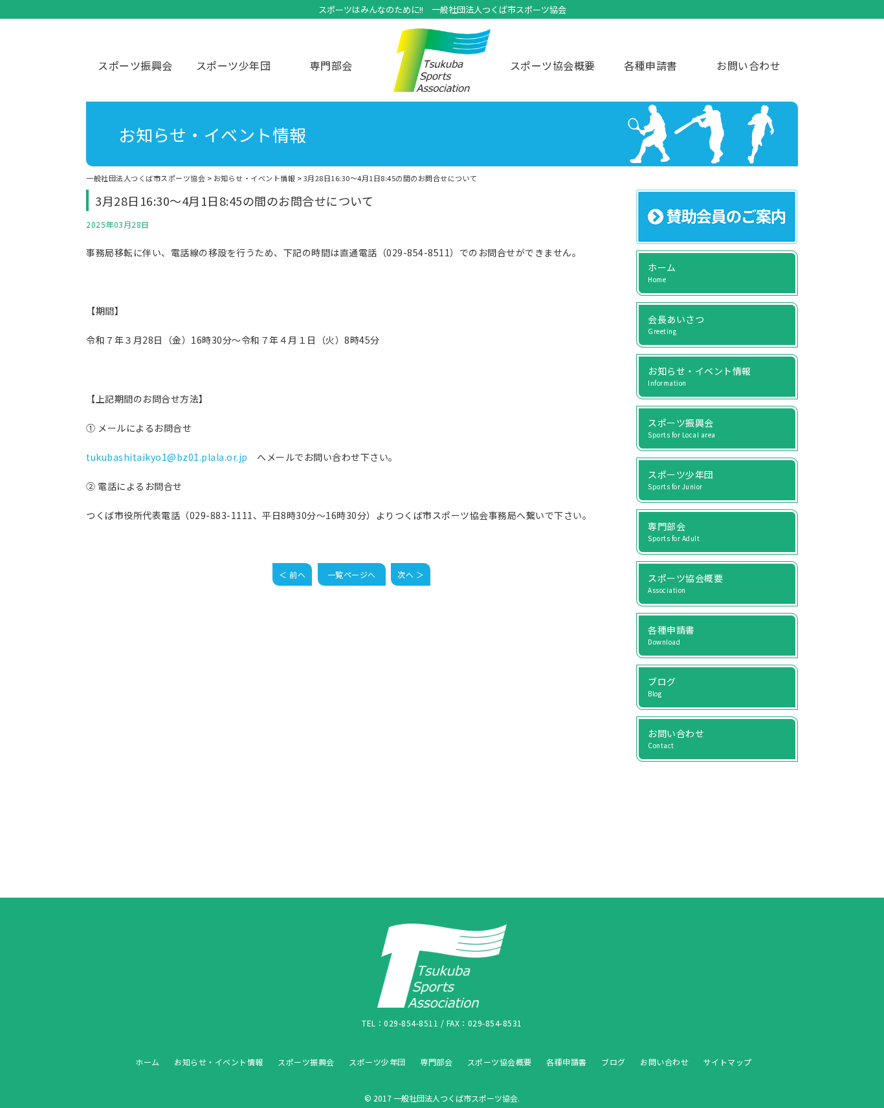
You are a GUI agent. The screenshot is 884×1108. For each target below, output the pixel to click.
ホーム (147, 1061)
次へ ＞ (410, 574)
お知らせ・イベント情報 (218, 1061)
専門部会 (331, 65)
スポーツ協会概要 (552, 65)
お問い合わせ (748, 65)
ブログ (613, 1061)
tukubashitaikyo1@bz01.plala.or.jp (167, 456)
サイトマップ (727, 1061)
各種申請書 (651, 65)
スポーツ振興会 (135, 65)
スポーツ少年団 (233, 65)
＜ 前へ (292, 574)
